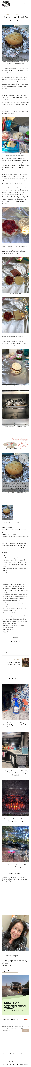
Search (25, 1030)
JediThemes (25, 1064)
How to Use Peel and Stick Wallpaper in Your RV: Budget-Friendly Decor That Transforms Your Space (15, 725)
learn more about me (7, 965)
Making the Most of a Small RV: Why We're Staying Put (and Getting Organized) (15, 773)
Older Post (4, 652)
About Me (23, 1059)
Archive (20, 1061)
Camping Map (14, 1059)
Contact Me (11, 1061)
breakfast (7, 14)
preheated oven (15, 339)
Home (6, 1059)
